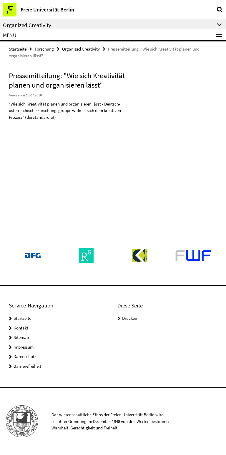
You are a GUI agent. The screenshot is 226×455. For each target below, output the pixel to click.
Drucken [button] (129, 318)
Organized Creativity (81, 49)
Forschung (44, 49)
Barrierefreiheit (27, 366)
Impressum (24, 347)
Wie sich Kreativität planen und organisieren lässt (56, 104)
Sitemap (21, 337)
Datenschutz (25, 356)
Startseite (17, 49)
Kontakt (21, 328)
